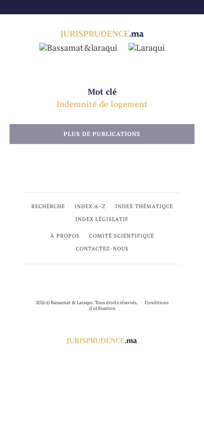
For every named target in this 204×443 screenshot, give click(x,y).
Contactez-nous (102, 248)
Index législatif (102, 219)
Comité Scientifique (121, 235)
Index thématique (144, 206)
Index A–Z (90, 206)
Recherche (48, 206)
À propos (65, 235)
